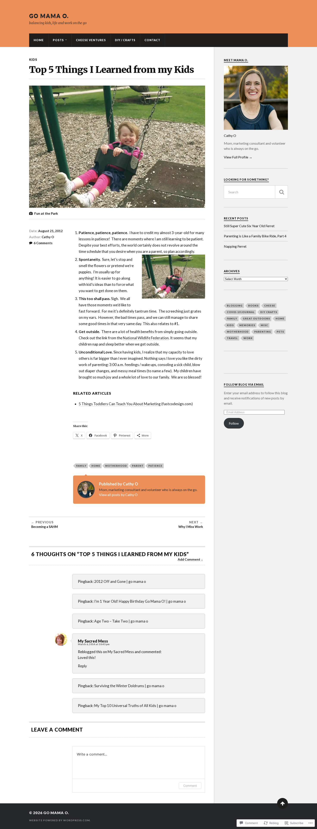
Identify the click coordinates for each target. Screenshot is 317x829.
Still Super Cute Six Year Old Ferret (249, 226)
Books (253, 305)
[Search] (281, 192)
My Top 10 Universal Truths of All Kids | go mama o (135, 705)
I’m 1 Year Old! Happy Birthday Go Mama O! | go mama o (140, 601)
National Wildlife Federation (146, 338)
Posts (58, 40)
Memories (247, 325)
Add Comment (189, 559)
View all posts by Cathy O (118, 495)
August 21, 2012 (50, 231)
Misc (264, 325)
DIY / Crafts (125, 40)
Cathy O (48, 237)
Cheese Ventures (91, 40)
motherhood (116, 465)
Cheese (269, 305)
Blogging (235, 305)
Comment (190, 785)
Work (248, 338)
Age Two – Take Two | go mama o (121, 621)
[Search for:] (256, 192)
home (280, 318)
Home (39, 40)
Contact (152, 40)
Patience (155, 465)
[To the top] (282, 803)
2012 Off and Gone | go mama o (120, 581)
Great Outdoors (256, 318)
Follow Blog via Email (244, 384)
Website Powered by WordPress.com (59, 820)
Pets (280, 331)
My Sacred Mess (93, 641)
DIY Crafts (268, 312)
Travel (232, 338)
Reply (82, 666)
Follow (234, 423)
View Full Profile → (238, 157)
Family (81, 465)
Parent (137, 465)
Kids (33, 59)
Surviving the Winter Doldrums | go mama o (129, 686)
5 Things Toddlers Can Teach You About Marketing (120, 404)
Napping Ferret (235, 246)
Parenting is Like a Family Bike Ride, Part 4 (255, 236)
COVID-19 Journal (241, 312)
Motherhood (238, 331)
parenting (262, 331)
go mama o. (49, 16)
